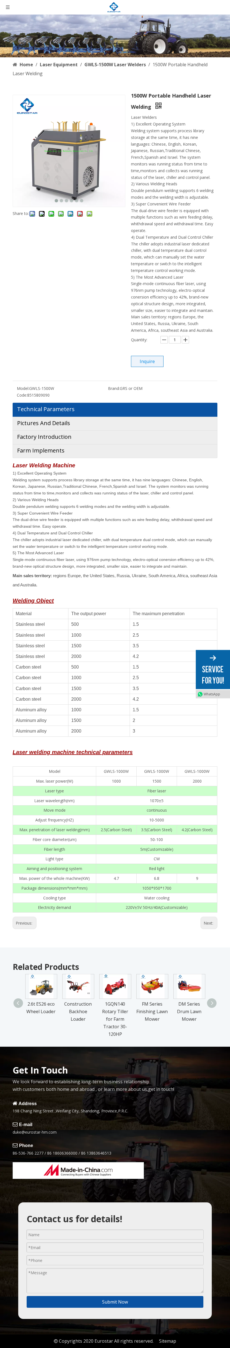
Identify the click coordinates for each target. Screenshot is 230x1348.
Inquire (147, 361)
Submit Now (115, 1302)
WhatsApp (212, 693)
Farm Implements (41, 450)
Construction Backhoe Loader (78, 1011)
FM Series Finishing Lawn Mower (152, 1011)
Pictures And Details (43, 423)
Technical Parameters (46, 409)
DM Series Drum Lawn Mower (189, 1011)
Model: (23, 388)
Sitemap (167, 1341)
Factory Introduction (44, 436)
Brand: (114, 388)
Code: (22, 395)
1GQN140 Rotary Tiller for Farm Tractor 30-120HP (115, 1019)
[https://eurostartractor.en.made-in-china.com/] (78, 1170)
